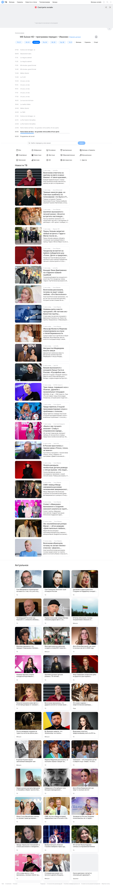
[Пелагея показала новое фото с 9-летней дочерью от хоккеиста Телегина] (28, 697)
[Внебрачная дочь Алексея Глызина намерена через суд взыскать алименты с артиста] (56, 838)
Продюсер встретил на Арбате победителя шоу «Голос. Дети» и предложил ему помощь (55, 253)
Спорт (96, 42)
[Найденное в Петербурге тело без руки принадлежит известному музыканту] (56, 782)
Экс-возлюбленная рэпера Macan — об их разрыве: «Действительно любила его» (54, 526)
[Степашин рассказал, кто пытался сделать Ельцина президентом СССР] (56, 867)
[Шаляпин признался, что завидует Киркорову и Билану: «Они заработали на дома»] (28, 640)
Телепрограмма (19, 33)
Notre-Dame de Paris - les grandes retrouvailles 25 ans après (39, 128)
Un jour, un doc (25, 81)
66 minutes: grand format (28, 65)
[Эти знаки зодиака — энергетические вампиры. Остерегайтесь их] (85, 697)
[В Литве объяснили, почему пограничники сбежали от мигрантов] (85, 612)
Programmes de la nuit (27, 136)
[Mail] (2, 2)
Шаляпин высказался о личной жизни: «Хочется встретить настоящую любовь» (54, 214)
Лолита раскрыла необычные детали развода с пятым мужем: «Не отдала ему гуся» (55, 467)
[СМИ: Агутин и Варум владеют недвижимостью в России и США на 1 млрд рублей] (56, 810)
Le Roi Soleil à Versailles (28, 120)
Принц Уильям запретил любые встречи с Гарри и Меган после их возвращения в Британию (54, 233)
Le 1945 (22, 112)
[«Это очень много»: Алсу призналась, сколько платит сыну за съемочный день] (28, 867)
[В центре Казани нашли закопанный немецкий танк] (28, 753)
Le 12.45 (23, 77)
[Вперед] (110, 7)
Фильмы (78, 42)
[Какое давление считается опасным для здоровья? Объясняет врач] (85, 867)
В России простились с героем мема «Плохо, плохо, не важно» (55, 448)
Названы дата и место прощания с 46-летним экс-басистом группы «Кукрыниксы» (55, 311)
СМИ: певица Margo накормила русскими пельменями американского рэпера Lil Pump (55, 487)
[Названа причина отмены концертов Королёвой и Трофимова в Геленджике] (28, 668)
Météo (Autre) (24, 73)
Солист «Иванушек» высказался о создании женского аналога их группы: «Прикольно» (56, 506)
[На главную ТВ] (5, 2)
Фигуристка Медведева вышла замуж (53, 349)
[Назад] (106, 7)
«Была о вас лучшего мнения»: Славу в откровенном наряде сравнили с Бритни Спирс (54, 428)
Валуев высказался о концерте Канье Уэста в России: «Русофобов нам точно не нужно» (54, 370)
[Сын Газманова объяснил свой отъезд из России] (56, 583)
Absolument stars (25, 54)
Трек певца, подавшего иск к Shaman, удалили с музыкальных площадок (55, 389)
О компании (8, 883)
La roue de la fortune (26, 100)
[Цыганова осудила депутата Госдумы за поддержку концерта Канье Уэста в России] (85, 583)
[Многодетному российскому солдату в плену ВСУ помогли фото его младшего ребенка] (56, 640)
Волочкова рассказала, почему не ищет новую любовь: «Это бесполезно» (55, 292)
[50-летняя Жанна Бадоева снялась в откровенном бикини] (85, 838)
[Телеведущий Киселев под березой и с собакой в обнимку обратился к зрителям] (28, 612)
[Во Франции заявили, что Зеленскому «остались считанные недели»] (56, 725)
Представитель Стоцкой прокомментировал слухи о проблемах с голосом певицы (55, 409)
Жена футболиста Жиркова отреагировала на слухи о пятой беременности (55, 331)
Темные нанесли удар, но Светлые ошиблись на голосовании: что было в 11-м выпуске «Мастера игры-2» (56, 194)
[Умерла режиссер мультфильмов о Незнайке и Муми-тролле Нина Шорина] (28, 782)
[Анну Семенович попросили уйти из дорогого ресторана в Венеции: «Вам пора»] (85, 668)
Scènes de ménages (26, 50)
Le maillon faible (25, 104)
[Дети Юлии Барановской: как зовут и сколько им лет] (85, 782)
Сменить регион (75, 37)
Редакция (42, 883)
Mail (3, 883)
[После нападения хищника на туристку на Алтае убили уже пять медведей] (28, 725)
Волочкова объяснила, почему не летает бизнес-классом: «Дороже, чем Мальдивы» (54, 545)
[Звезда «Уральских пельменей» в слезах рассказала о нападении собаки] (28, 838)
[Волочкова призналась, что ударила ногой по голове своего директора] (56, 697)
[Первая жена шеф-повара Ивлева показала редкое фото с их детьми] (56, 612)
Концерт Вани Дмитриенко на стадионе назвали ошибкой (55, 272)
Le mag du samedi (26, 57)
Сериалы (88, 42)
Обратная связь (106, 883)
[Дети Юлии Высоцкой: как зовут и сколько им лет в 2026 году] (85, 640)
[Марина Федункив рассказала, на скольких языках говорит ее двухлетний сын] (56, 753)
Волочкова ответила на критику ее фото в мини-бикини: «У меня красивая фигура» (54, 175)
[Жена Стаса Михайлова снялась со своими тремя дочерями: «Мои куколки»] (28, 810)
